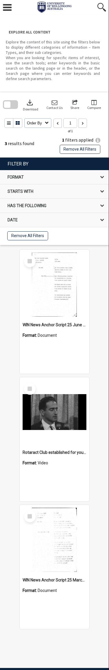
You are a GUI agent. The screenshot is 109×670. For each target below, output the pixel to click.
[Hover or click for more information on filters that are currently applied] (97, 140)
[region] (54, 201)
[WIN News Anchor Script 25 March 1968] (54, 540)
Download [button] (30, 104)
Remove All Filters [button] (79, 149)
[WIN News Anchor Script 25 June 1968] (54, 285)
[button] (54, 105)
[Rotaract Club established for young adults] (54, 412)
